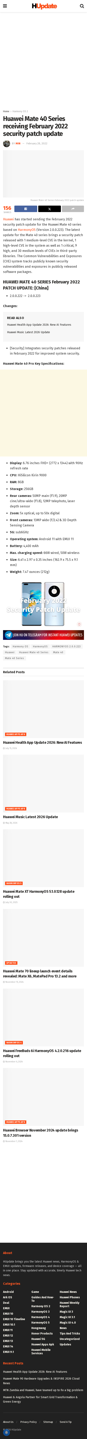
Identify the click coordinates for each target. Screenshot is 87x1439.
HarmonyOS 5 (13, 883)
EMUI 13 (8, 1341)
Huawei (8, 219)
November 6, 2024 (14, 1062)
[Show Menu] (5, 6)
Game (35, 1292)
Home (6, 111)
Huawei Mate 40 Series (34, 652)
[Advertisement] (43, 59)
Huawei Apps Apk (15, 734)
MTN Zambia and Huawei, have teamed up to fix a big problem (43, 1390)
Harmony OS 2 (20, 111)
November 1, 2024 (13, 1141)
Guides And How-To (42, 1299)
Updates (11, 963)
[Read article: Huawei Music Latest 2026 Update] (43, 783)
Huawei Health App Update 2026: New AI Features (39, 324)
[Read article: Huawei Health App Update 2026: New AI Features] (43, 709)
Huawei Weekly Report (69, 1304)
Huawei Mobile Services (41, 1351)
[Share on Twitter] (49, 209)
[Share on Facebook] (25, 209)
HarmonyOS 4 (14, 1043)
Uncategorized (70, 1339)
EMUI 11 (8, 1330)
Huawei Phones (70, 1297)
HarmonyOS (27, 230)
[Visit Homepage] (43, 6)
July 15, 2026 (11, 748)
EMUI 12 (8, 1335)
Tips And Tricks (70, 1333)
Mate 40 (58, 652)
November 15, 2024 (14, 982)
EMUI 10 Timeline (14, 1319)
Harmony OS (20, 646)
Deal (6, 1303)
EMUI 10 (8, 1313)
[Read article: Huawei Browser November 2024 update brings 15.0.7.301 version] (43, 1097)
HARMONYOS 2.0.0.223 (66, 646)
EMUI (6, 1308)
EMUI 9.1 (8, 1352)
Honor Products (42, 1333)
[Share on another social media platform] (73, 209)
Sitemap (48, 1421)
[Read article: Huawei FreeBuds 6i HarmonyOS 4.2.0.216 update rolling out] (43, 1017)
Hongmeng (38, 1328)
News (63, 1328)
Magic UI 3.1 (67, 1317)
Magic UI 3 (66, 1311)
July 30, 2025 (11, 902)
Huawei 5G (38, 1339)
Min (18, 143)
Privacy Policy (28, 1421)
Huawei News (68, 1292)
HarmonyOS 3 (40, 1311)
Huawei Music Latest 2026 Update (28, 332)
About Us (8, 1421)
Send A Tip (66, 1421)
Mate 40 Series (14, 658)
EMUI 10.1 (9, 1324)
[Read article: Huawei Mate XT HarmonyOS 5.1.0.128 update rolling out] (43, 858)
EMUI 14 (8, 1346)
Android (8, 1292)
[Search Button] (82, 6)
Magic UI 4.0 (68, 1322)
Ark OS (7, 1297)
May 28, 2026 (11, 823)
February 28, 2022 (36, 143)
